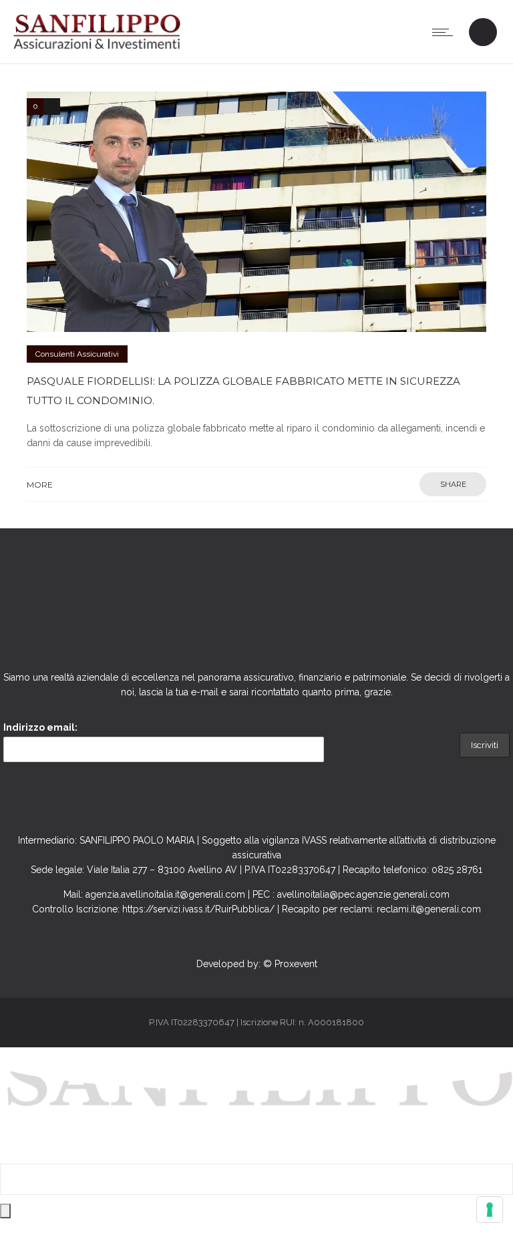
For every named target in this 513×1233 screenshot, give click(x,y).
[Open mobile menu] (445, 32)
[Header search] (482, 34)
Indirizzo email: (40, 727)
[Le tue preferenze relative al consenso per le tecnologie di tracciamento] (489, 1209)
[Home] (96, 46)
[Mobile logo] (256, 1156)
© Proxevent (290, 963)
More (40, 485)
